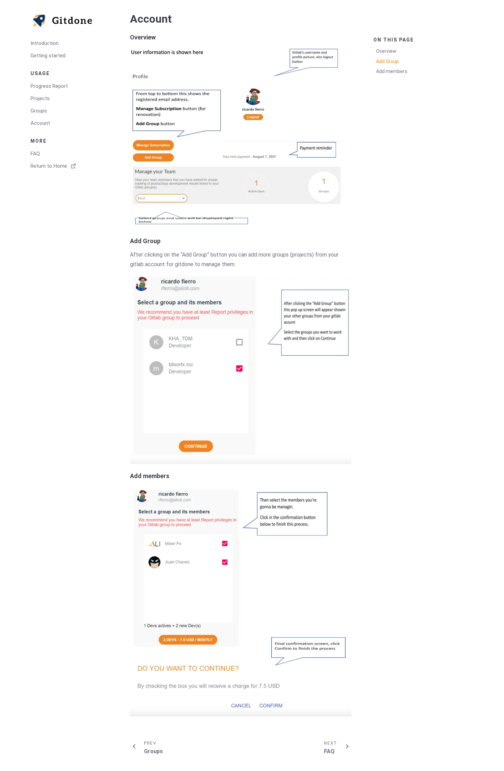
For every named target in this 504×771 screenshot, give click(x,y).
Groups (39, 111)
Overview (386, 51)
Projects (40, 98)
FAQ (35, 154)
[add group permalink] (126, 241)
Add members (391, 71)
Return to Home (49, 166)
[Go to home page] (68, 20)
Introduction (45, 43)
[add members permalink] (126, 475)
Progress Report (49, 86)
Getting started (48, 55)
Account (40, 123)
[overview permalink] (126, 37)
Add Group (387, 61)
